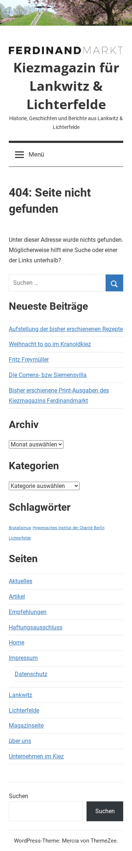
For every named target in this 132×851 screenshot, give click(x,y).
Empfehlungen (28, 611)
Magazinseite (26, 725)
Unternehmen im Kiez (36, 756)
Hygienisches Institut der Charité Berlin (68, 527)
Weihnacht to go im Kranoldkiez (50, 344)
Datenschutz (31, 674)
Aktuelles (20, 581)
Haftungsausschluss (35, 627)
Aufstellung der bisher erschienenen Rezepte (66, 329)
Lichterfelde (20, 538)
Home (16, 642)
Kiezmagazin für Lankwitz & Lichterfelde (66, 86)
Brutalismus (20, 527)
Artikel (17, 596)
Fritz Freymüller (29, 359)
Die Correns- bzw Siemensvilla (48, 374)
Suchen (18, 796)
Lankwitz (20, 695)
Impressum (23, 657)
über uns (20, 740)
